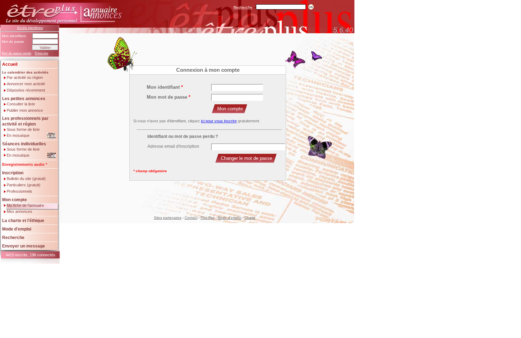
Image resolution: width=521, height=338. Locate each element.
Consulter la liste (21, 104)
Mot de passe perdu (16, 53)
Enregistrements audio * (24, 164)
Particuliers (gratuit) (23, 185)
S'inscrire (41, 53)
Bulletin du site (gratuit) (26, 179)
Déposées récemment (26, 90)
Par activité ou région (25, 78)
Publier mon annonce (25, 110)
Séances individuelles (24, 143)
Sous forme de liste (23, 130)
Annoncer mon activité (26, 84)
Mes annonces (19, 212)
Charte (250, 218)
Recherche (243, 7)
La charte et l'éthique (23, 220)
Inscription (12, 172)
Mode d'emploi (16, 229)
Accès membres (30, 28)
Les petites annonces (23, 98)
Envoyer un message (23, 246)
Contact (191, 218)
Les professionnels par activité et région (25, 121)
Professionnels (19, 191)
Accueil (9, 64)
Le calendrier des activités (25, 72)
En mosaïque (18, 135)
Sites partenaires (167, 218)
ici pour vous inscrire (219, 121)
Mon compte (14, 199)
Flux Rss (207, 218)
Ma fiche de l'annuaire (25, 205)
